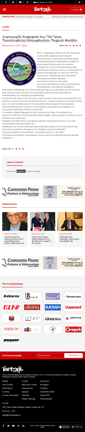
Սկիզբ (5, 381)
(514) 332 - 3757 (8, 411)
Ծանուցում (7, 388)
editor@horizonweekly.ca (11, 415)
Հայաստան (27, 388)
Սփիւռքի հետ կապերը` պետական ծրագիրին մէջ (69, 239)
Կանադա (44, 381)
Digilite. (42, 427)
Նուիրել (75, 9)
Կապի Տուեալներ (10, 395)
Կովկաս (44, 388)
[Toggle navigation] (4, 9)
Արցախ (25, 392)
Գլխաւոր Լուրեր (29, 384)
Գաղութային (46, 399)
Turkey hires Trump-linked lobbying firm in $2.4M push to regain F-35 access (42, 240)
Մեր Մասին (7, 384)
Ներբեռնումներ (47, 392)
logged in (21, 171)
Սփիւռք (25, 395)
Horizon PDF (45, 395)
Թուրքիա (44, 384)
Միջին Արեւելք (28, 399)
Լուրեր (25, 381)
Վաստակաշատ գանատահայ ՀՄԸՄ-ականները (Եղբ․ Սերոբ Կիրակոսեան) (14, 240)
